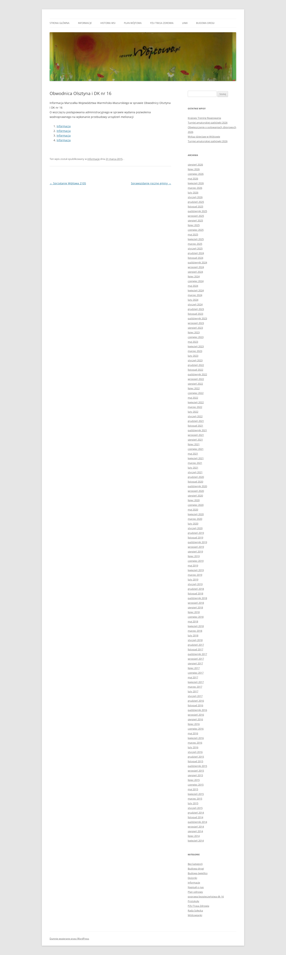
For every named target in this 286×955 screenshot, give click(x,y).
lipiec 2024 (194, 276)
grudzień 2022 (196, 365)
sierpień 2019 (195, 551)
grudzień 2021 (196, 421)
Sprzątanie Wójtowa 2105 (68, 183)
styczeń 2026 (195, 197)
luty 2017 (193, 691)
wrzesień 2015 (196, 770)
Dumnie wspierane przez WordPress (69, 938)
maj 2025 (193, 234)
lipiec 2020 (194, 500)
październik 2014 (197, 822)
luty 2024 (193, 299)
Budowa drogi (205, 23)
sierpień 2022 (195, 383)
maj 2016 (193, 733)
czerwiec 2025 (196, 230)
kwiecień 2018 (196, 626)
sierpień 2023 (195, 327)
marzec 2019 (195, 575)
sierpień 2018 (195, 607)
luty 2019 (193, 579)
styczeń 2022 (195, 416)
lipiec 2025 (194, 225)
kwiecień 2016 (196, 738)
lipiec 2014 (194, 836)
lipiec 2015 (194, 780)
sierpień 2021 (195, 439)
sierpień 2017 (195, 663)
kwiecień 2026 (196, 183)
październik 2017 (197, 654)
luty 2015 (193, 803)
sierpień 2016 (195, 719)
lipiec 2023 (194, 332)
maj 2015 (193, 789)
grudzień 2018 (196, 589)
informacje (85, 23)
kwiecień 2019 (196, 570)
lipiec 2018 (194, 612)
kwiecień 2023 (196, 346)
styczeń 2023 (195, 360)
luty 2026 (193, 192)
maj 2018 (193, 621)
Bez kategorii (195, 864)
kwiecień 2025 (196, 239)
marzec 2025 (195, 244)
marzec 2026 (195, 188)
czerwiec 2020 (196, 505)
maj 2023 (193, 341)
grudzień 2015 (196, 756)
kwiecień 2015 (196, 794)
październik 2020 (197, 486)
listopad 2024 (195, 258)
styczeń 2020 (195, 528)
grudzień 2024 (196, 253)
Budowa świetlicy (198, 873)
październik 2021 (197, 430)
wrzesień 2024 (196, 267)
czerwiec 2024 (196, 281)
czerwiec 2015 (196, 784)
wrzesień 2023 (196, 323)
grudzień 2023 (196, 309)
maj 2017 (193, 677)
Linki (185, 23)
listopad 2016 (195, 705)
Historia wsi (107, 23)
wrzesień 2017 (196, 658)
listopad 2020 (195, 481)
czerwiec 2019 (196, 561)
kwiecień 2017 (196, 682)
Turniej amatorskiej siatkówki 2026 (207, 122)
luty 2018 (193, 635)
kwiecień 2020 (196, 514)
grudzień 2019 (196, 533)
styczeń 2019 (195, 584)
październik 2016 (197, 710)
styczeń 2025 (195, 248)
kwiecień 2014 (196, 840)
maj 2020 (193, 509)
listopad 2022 (195, 369)
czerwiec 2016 (196, 728)
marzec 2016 (195, 742)
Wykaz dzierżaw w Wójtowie (204, 136)
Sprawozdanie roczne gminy (151, 183)
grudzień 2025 (196, 202)
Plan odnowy (195, 892)
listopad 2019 (195, 537)
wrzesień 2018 (196, 603)
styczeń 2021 (195, 472)
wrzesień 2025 (196, 216)
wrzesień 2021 (196, 435)
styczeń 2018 (195, 640)
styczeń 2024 (195, 304)
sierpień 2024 (195, 272)
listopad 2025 (195, 206)
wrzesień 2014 (196, 826)
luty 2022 (193, 411)
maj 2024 (193, 286)
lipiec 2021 (194, 444)
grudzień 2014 (196, 812)
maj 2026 (193, 178)
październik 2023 (197, 318)
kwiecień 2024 (196, 290)
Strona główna (59, 23)
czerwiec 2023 (196, 337)
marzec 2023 (195, 351)
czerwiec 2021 (196, 449)
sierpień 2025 (195, 220)
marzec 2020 (195, 519)
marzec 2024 (195, 295)
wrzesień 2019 (196, 547)
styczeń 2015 (195, 808)
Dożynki (192, 878)
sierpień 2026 (195, 164)
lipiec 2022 (194, 388)
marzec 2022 (195, 407)
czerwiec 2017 (196, 672)
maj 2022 (193, 397)
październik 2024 (197, 262)
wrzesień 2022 (196, 379)
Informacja (64, 126)
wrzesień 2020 (196, 491)
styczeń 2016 (195, 752)
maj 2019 (193, 565)
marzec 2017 (195, 686)
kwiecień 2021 (196, 458)
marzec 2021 (195, 463)
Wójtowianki (195, 915)
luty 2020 (193, 523)
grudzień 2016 (196, 700)
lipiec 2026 (194, 169)
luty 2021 (193, 467)
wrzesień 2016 (196, 714)
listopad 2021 (195, 425)
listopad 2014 (195, 817)
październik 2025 (197, 211)
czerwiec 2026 (196, 174)
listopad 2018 (195, 593)
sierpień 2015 (195, 775)
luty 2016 (193, 747)
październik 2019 (197, 542)
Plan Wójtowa (133, 23)
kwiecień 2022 (196, 402)
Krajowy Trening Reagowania (204, 118)
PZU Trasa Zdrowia (162, 23)
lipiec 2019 (194, 556)
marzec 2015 (195, 798)
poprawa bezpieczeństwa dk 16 (206, 896)
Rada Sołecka (195, 910)
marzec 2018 (195, 631)
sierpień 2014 (195, 831)
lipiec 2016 (194, 724)
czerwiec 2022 (196, 393)
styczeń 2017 (195, 696)
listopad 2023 (195, 313)
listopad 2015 (195, 761)
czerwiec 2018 (196, 617)
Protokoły (193, 901)
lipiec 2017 (194, 668)
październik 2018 (197, 598)
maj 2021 (193, 453)
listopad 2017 (195, 649)
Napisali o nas (196, 887)
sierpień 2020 (195, 495)
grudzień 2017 (196, 645)
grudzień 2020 (196, 477)
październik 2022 (197, 374)
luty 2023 (193, 355)
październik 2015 (197, 766)
